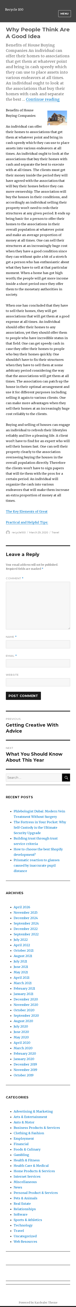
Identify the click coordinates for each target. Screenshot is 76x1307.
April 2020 (22, 1043)
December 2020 (26, 999)
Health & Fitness (27, 1160)
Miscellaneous (25, 1182)
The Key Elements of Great (27, 511)
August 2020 (23, 1021)
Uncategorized (25, 1236)
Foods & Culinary (27, 1149)
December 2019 (25, 1064)
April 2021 (21, 978)
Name (11, 636)
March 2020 (23, 1048)
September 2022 (26, 934)
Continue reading (43, 99)
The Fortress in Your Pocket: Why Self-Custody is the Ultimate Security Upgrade (40, 827)
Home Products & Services (34, 1171)
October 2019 (24, 1075)
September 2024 (26, 923)
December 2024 (26, 918)
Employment (24, 1138)
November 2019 (25, 1070)
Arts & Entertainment (30, 1117)
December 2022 (26, 929)
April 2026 (22, 907)
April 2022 (22, 945)
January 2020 (24, 1059)
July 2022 (21, 940)
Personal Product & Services (36, 1193)
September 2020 (26, 1015)
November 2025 (26, 912)
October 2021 (24, 950)
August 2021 (23, 956)
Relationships (25, 1209)
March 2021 (23, 983)
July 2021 (20, 961)
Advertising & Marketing (33, 1111)
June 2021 (21, 967)
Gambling (21, 1155)
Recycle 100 (14, 9)
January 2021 (23, 994)
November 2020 (26, 1005)
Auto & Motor (24, 1122)
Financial (21, 1144)
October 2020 (24, 1010)
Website (12, 674)
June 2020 (21, 1032)
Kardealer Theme (45, 1302)
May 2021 (21, 972)
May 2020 (21, 1037)
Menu (64, 13)
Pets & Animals (25, 1198)
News (18, 1187)
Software (20, 1214)
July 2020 (21, 1026)
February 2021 (24, 988)
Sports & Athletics (28, 1220)
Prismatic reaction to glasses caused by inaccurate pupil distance (37, 865)
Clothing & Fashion (29, 1133)
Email (11, 655)
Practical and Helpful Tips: (27, 522)
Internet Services (27, 1176)
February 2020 (25, 1053)
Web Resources (25, 1241)
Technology (23, 1225)
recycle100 (19, 532)
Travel (55, 532)
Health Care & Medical (31, 1166)
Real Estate (22, 1204)
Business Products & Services (37, 1128)
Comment (15, 578)
